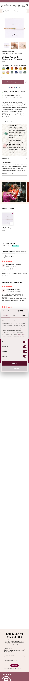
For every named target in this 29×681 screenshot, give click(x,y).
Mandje (27, 6)
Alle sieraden (9, 51)
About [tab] (23, 315)
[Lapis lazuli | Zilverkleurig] (16, 72)
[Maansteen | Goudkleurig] (3, 72)
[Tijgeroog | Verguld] (25, 68)
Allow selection (14, 368)
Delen (5, 177)
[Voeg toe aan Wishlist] (25, 82)
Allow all (14, 363)
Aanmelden (14, 665)
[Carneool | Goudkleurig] (12, 68)
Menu (2, 6)
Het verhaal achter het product (10, 121)
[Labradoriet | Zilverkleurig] (12, 72)
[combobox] (14, 11)
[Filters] (3, 256)
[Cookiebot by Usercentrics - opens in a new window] (17, 311)
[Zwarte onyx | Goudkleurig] (8, 68)
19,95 (3, 231)
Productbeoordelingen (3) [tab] (8, 251)
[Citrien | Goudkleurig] (21, 68)
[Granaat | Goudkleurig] (16, 68)
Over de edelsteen (6, 162)
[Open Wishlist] (23, 5)
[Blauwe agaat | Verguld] (21, 72)
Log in (19, 5)
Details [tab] (14, 315)
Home (3, 51)
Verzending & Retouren (7, 173)
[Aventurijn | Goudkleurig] (3, 68)
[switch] (25, 346)
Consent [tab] (5, 315)
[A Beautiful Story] (12, 5)
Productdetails (5, 158)
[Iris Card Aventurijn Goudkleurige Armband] (6, 45)
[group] (14, 222)
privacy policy (21, 334)
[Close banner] (26, 311)
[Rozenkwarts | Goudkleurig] (8, 72)
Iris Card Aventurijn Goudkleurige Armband (7, 228)
